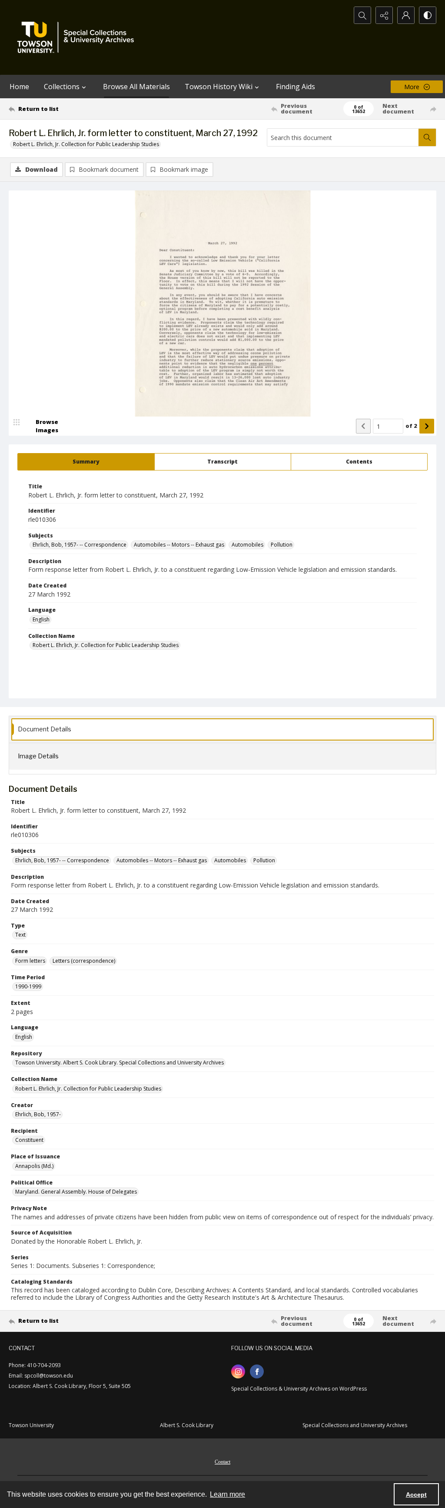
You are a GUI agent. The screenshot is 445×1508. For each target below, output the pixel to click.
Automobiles (247, 544)
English (41, 619)
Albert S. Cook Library (186, 1425)
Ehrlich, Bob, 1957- (38, 1114)
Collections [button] (62, 86)
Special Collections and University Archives (354, 1425)
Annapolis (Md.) (34, 1166)
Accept (416, 1494)
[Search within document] (427, 137)
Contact (222, 1462)
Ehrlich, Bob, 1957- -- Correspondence (79, 544)
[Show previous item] (363, 426)
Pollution (281, 544)
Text (20, 934)
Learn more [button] (227, 1494)
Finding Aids (295, 86)
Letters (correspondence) (84, 960)
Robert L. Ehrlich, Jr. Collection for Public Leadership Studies (86, 144)
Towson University (31, 1425)
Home (19, 86)
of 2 (411, 426)
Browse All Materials (136, 86)
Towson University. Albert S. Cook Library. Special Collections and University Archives (119, 1062)
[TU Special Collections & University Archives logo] (78, 37)
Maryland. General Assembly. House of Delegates (76, 1191)
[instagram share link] (238, 1371)
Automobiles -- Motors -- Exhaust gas (179, 544)
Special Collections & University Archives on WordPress (299, 1388)
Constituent (29, 1140)
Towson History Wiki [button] (218, 86)
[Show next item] (426, 426)
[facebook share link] (257, 1371)
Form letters (30, 960)
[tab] (86, 462)
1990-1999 (28, 986)
